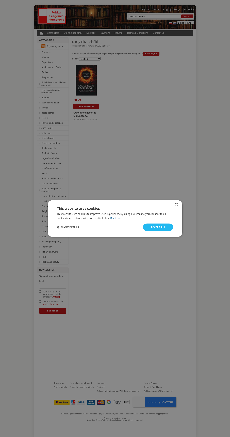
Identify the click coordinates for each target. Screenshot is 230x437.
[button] (68, 227)
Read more (116, 218)
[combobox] (176, 204)
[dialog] (115, 218)
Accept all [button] (158, 227)
